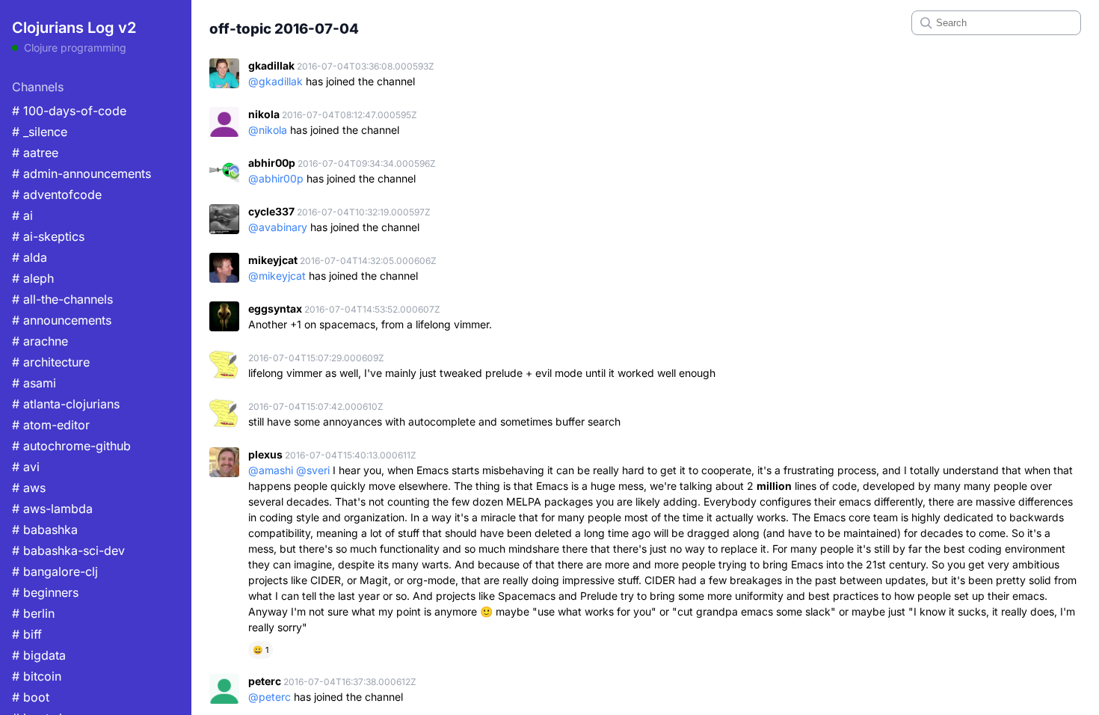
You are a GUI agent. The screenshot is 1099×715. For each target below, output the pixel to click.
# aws (29, 487)
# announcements (61, 320)
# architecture (51, 362)
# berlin (33, 613)
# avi (26, 466)
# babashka (45, 529)
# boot (30, 697)
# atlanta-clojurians (66, 403)
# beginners (45, 592)
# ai (22, 215)
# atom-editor (51, 424)
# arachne (40, 341)
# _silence (39, 131)
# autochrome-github (71, 445)
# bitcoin (36, 676)
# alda (29, 257)
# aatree (35, 152)
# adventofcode (57, 194)
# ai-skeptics (48, 236)
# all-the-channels (62, 299)
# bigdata (39, 655)
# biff (27, 634)
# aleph (33, 278)
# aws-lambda (52, 508)
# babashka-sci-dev (68, 550)
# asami (34, 382)
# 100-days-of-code (69, 110)
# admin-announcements (81, 173)
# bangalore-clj (55, 571)
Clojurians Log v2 (74, 28)
